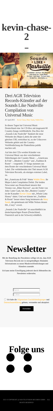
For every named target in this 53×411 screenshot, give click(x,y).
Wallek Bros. (39, 120)
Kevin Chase (21, 120)
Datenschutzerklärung (12, 302)
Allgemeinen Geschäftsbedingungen (31, 300)
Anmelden (26, 309)
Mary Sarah (30, 120)
